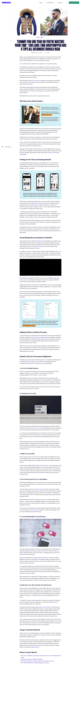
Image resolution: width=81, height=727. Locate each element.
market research (39, 489)
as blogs (55, 619)
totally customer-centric (45, 607)
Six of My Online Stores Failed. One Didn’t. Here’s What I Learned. (37, 661)
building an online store (31, 361)
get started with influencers (42, 557)
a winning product (34, 509)
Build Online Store (74, 2)
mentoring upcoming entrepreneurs (39, 337)
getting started (35, 647)
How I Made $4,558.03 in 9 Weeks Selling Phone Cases (35, 662)
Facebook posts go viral (39, 246)
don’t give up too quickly (36, 428)
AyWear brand (41, 241)
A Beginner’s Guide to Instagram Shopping (32, 659)
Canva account (44, 465)
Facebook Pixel (23, 554)
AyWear (31, 84)
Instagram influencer (36, 203)
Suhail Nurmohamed (36, 80)
